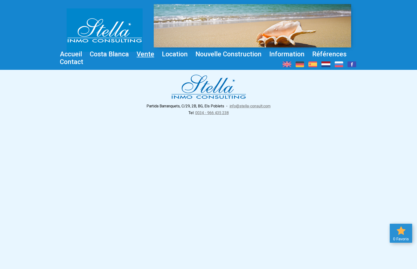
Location (175, 54)
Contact (71, 62)
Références (329, 54)
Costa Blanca (109, 54)
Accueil (71, 54)
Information (287, 54)
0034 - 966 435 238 (212, 113)
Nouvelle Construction (228, 54)
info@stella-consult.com (250, 106)
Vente (145, 54)
